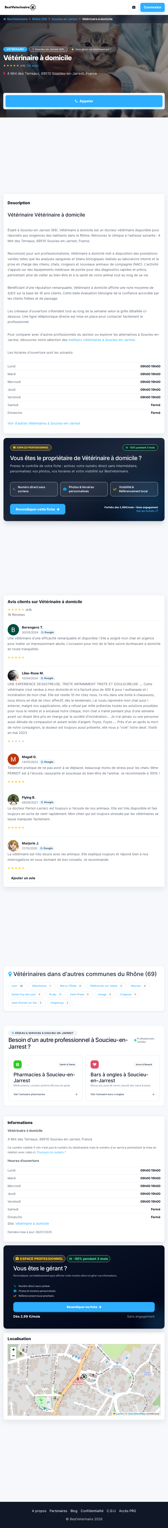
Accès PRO (127, 1511)
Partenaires (58, 1511)
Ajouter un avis (23, 878)
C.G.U (111, 1511)
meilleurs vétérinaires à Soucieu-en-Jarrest (101, 340)
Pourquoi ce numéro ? (51, 1152)
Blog (73, 1511)
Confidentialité (92, 1511)
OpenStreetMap (136, 1413)
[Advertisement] (84, 156)
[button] (84, 1376)
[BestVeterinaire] (42, 7)
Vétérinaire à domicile (32, 1223)
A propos (39, 1511)
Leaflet (119, 1413)
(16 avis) (33, 65)
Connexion (152, 7)
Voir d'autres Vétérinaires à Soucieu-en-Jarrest (44, 423)
